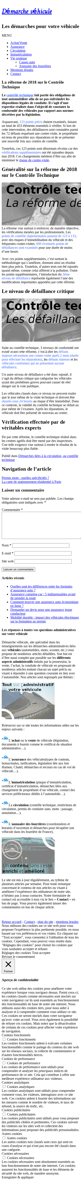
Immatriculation (21, 54)
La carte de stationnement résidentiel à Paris (31, 482)
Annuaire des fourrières (35, 66)
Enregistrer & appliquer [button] (18, 1177)
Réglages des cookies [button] (16, 953)
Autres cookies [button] (12, 1134)
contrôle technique (19, 95)
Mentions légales (21, 70)
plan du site (45, 922)
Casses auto (27, 62)
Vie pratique (18, 58)
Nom (6, 545)
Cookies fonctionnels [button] (16, 1035)
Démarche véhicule (27, 12)
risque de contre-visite (34, 160)
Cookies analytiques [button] (15, 1082)
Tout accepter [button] (41, 953)
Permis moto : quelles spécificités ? (25, 478)
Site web (8, 561)
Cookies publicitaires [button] (16, 1110)
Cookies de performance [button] (18, 1059)
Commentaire (12, 510)
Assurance (17, 46)
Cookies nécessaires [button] (15, 1153)
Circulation (17, 50)
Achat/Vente (18, 43)
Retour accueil (11, 922)
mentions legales (67, 922)
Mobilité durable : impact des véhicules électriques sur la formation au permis (44, 619)
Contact (15, 74)
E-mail (7, 553)
